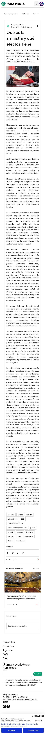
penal (19, 536)
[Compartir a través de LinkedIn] (18, 553)
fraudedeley (29, 536)
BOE (22, 519)
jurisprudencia (12, 519)
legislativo (29, 532)
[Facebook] (8, 706)
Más (34, 14)
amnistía (11, 532)
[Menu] (36, 3)
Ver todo (36, 568)
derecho (29, 515)
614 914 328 (22, 697)
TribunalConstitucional (15, 523)
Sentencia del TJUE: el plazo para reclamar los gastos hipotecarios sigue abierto (21, 597)
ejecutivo (11, 536)
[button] (41, 3)
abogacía (11, 515)
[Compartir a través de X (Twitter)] (13, 553)
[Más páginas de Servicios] (14, 646)
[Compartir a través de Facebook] (7, 553)
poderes (20, 532)
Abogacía (9, 546)
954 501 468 (11, 697)
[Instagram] (4, 706)
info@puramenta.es (11, 695)
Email (5, 670)
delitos (10, 541)
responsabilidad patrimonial (17, 528)
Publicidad (25, 14)
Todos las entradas (10, 14)
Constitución (20, 541)
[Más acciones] (37, 26)
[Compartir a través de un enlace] (23, 553)
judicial (32, 528)
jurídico (20, 515)
